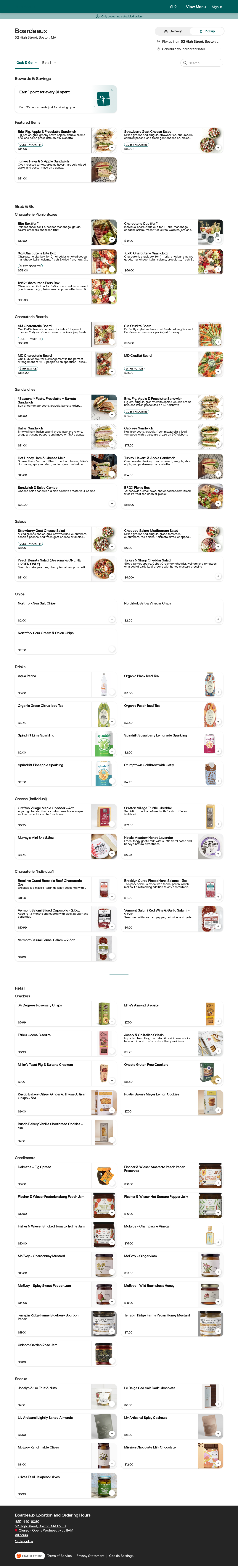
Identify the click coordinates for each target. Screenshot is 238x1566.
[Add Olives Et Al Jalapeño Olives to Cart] (112, 1493)
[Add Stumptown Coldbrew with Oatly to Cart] (218, 781)
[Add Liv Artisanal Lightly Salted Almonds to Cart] (112, 1434)
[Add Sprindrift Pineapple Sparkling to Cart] (112, 781)
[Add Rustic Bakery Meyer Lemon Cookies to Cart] (218, 1110)
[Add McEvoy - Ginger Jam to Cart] (218, 1272)
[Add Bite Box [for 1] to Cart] (112, 240)
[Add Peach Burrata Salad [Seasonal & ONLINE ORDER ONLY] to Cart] (112, 576)
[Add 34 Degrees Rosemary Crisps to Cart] (112, 1021)
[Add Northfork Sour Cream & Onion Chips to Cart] (112, 649)
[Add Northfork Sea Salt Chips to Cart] (112, 619)
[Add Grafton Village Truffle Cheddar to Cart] (218, 824)
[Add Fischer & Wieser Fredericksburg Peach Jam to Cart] (112, 1213)
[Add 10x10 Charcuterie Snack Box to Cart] (218, 269)
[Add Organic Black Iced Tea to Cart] (218, 692)
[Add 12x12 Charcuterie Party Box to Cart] (112, 299)
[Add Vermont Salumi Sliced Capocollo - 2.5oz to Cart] (112, 926)
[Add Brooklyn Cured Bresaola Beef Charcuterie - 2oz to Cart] (112, 897)
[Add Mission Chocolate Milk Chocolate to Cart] (218, 1463)
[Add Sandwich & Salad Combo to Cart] (112, 504)
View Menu (196, 6)
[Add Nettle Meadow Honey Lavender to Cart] (218, 854)
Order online (24, 1541)
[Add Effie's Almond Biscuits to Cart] (218, 1021)
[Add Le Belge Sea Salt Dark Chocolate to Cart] (218, 1404)
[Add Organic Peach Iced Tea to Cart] (218, 722)
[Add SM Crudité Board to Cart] (218, 342)
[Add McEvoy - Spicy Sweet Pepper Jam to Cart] (112, 1302)
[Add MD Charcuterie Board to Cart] (112, 372)
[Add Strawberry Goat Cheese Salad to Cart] (218, 148)
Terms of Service (59, 1556)
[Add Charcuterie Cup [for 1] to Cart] (218, 240)
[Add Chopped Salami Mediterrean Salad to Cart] (218, 547)
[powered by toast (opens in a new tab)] (30, 1556)
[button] (27, 62)
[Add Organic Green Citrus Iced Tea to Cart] (112, 722)
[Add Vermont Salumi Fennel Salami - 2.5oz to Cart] (112, 956)
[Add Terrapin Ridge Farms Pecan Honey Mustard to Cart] (218, 1331)
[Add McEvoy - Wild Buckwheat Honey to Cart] (218, 1302)
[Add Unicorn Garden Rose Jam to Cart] (112, 1361)
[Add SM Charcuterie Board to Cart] (112, 342)
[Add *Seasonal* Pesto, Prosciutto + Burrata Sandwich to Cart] (112, 415)
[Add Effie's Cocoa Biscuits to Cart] (112, 1051)
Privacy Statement (90, 1556)
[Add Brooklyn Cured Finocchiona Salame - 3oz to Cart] (218, 897)
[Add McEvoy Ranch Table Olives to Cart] (112, 1463)
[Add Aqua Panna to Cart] (112, 692)
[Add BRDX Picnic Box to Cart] (218, 504)
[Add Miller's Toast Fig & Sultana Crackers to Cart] (112, 1081)
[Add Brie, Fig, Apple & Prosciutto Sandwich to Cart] (112, 148)
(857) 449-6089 (27, 1521)
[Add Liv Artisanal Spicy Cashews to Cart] (218, 1434)
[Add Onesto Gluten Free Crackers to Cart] (218, 1081)
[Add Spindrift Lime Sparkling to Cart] (112, 751)
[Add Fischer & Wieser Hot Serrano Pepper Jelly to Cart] (218, 1213)
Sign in (217, 7)
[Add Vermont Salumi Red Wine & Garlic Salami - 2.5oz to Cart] (218, 926)
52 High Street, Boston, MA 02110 (40, 1526)
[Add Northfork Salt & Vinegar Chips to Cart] (218, 619)
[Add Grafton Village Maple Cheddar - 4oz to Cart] (112, 824)
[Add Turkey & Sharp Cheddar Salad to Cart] (218, 576)
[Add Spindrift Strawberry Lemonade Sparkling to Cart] (218, 751)
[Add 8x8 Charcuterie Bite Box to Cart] (112, 269)
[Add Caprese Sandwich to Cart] (218, 444)
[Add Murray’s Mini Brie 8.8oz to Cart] (112, 854)
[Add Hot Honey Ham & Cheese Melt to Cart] (112, 474)
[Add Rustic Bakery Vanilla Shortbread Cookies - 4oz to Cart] (112, 1140)
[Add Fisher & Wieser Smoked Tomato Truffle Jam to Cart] (112, 1242)
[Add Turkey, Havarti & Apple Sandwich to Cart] (112, 177)
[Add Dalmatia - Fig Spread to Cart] (112, 1183)
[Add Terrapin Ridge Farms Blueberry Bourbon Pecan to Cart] (112, 1331)
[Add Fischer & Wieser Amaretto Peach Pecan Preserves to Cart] (218, 1183)
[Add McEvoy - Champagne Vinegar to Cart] (218, 1242)
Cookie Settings (121, 1556)
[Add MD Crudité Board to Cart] (218, 372)
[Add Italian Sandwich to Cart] (112, 444)
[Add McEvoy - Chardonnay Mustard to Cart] (112, 1272)
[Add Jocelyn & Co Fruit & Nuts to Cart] (112, 1404)
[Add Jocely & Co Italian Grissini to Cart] (218, 1051)
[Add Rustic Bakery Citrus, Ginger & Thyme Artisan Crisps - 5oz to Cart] (112, 1110)
